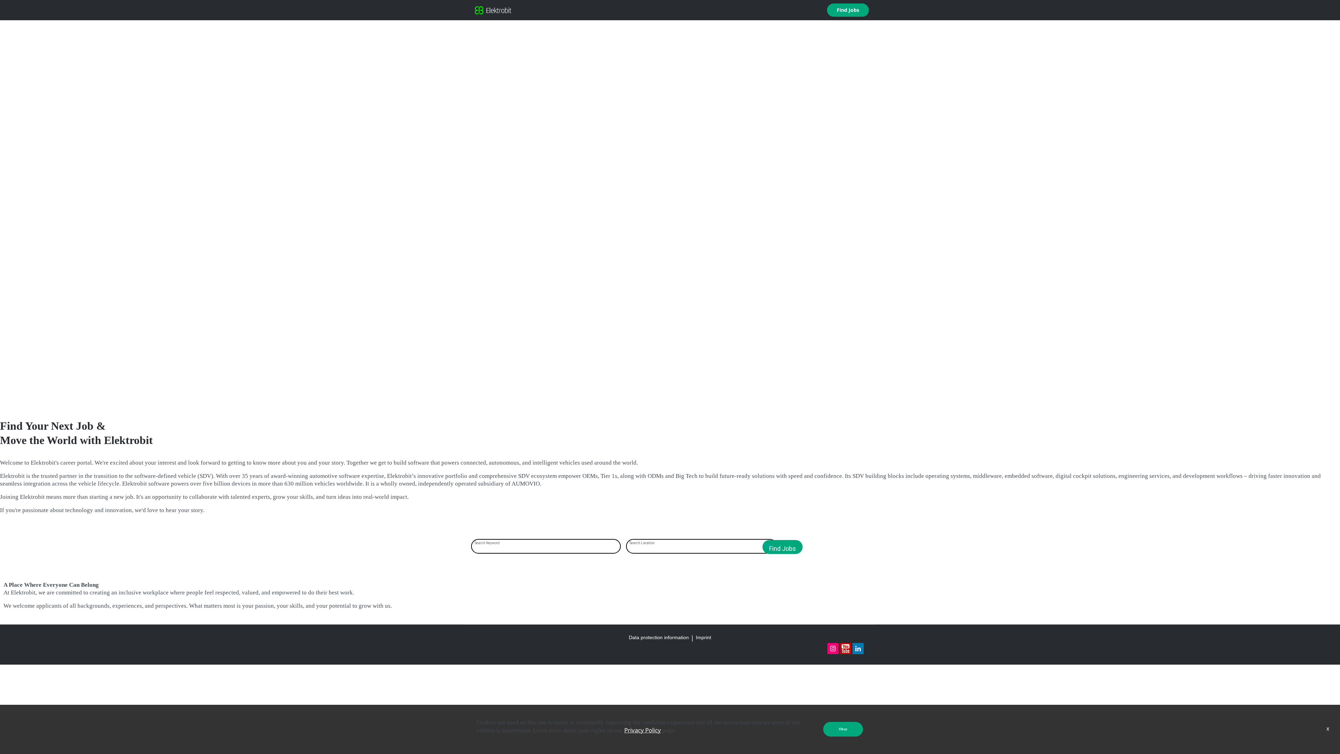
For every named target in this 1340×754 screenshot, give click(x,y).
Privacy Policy (642, 730)
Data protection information (659, 637)
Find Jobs (848, 10)
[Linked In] (858, 648)
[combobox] (546, 546)
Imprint (703, 637)
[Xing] (833, 648)
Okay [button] (843, 729)
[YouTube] (845, 648)
